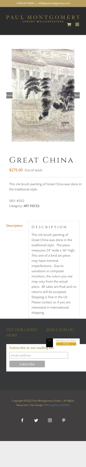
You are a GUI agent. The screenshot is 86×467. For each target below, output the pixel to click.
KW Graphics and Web (57, 405)
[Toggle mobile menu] (77, 24)
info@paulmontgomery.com (54, 3)
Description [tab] (14, 225)
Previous (9, 95)
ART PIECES (31, 206)
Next (77, 95)
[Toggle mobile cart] (69, 24)
